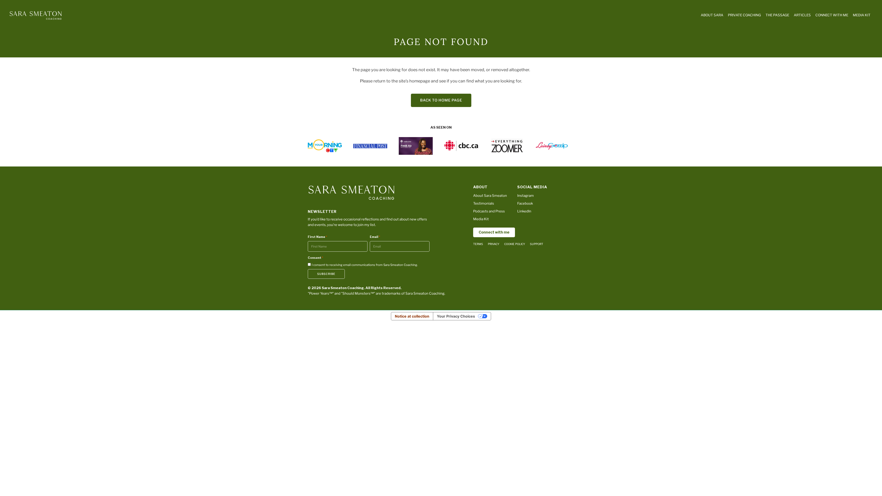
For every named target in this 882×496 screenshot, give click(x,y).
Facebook (525, 203)
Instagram (525, 196)
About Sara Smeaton (490, 196)
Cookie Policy (514, 244)
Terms (478, 244)
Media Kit (481, 219)
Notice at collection (412, 316)
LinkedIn (524, 211)
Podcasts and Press (489, 211)
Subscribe (326, 274)
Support (536, 244)
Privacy (493, 244)
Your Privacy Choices (456, 316)
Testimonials (483, 203)
